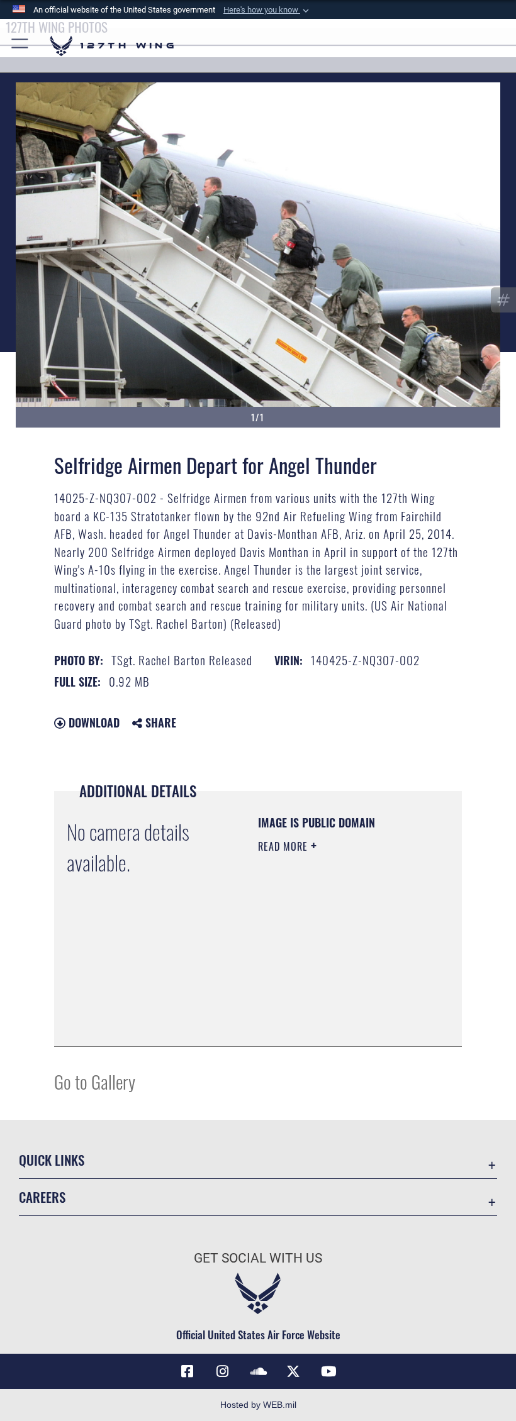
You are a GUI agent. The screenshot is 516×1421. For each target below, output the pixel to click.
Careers (42, 1197)
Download (92, 722)
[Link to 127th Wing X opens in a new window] (293, 1371)
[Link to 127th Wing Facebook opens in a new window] (187, 1371)
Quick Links (51, 1159)
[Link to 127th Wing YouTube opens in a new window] (328, 1371)
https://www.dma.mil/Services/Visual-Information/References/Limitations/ (334, 1005)
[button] (267, 10)
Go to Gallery (94, 1081)
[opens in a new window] (222, 1371)
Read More (284, 846)
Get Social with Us (258, 1258)
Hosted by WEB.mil (258, 1405)
